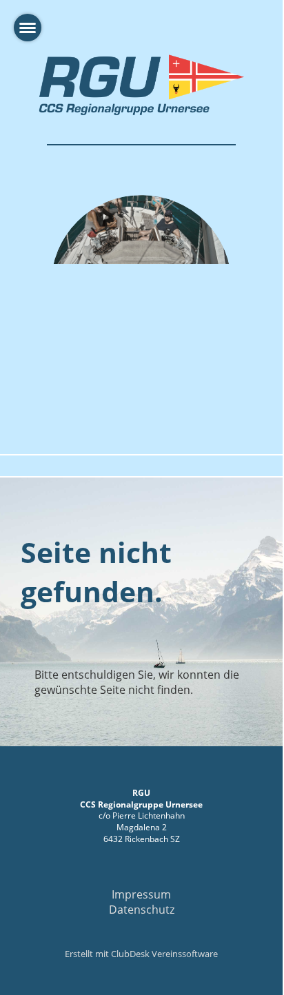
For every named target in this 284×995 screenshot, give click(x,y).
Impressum (141, 894)
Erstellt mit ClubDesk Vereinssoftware (141, 953)
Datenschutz (141, 909)
